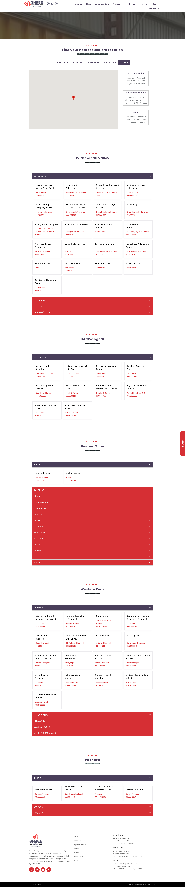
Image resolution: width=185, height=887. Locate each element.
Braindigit (39, 884)
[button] (73, 98)
